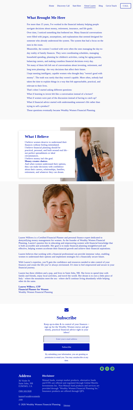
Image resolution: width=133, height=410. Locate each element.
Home (51, 6)
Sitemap (67, 405)
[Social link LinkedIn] (112, 369)
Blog (101, 6)
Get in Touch (111, 6)
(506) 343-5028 (25, 391)
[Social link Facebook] (102, 369)
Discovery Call (63, 6)
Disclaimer (48, 375)
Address (25, 376)
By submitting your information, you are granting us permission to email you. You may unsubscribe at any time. (66, 357)
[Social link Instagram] (107, 369)
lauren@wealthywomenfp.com (29, 398)
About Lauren (90, 6)
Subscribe (66, 317)
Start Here (77, 6)
